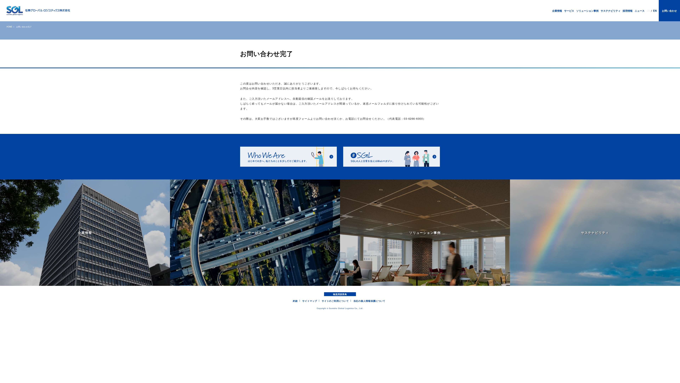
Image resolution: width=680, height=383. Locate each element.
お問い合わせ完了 (24, 27)
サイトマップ (309, 300)
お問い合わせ (669, 10)
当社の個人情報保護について (369, 300)
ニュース (640, 10)
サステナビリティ (610, 10)
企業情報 (557, 10)
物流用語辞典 (340, 294)
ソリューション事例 (587, 10)
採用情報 (628, 10)
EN (655, 10)
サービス (569, 10)
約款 (295, 300)
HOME (9, 27)
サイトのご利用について (335, 300)
